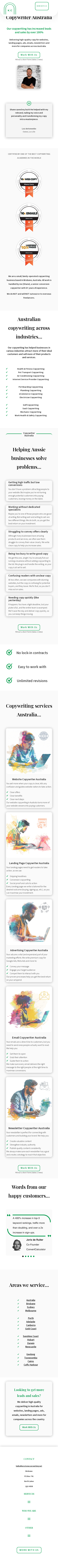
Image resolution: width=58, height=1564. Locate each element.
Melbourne (30, 1310)
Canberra (30, 1325)
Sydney (31, 1307)
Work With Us (42, 6)
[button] (23, 1256)
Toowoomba (30, 1357)
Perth (31, 1318)
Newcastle (30, 1346)
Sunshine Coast (31, 1336)
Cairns (31, 1361)
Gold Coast (30, 1328)
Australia (30, 1300)
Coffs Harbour (31, 1364)
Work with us (29, 1550)
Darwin (30, 1343)
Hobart (30, 1339)
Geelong (30, 1354)
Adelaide (30, 1321)
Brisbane (30, 1303)
